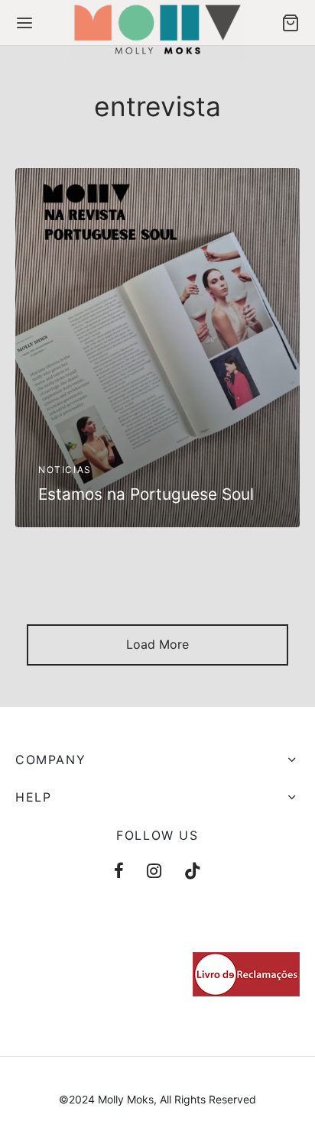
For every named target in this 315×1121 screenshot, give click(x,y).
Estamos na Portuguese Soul (146, 494)
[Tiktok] (193, 871)
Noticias (65, 469)
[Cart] (290, 23)
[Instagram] (154, 871)
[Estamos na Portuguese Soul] (157, 347)
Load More (157, 644)
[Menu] (24, 23)
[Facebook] (119, 871)
